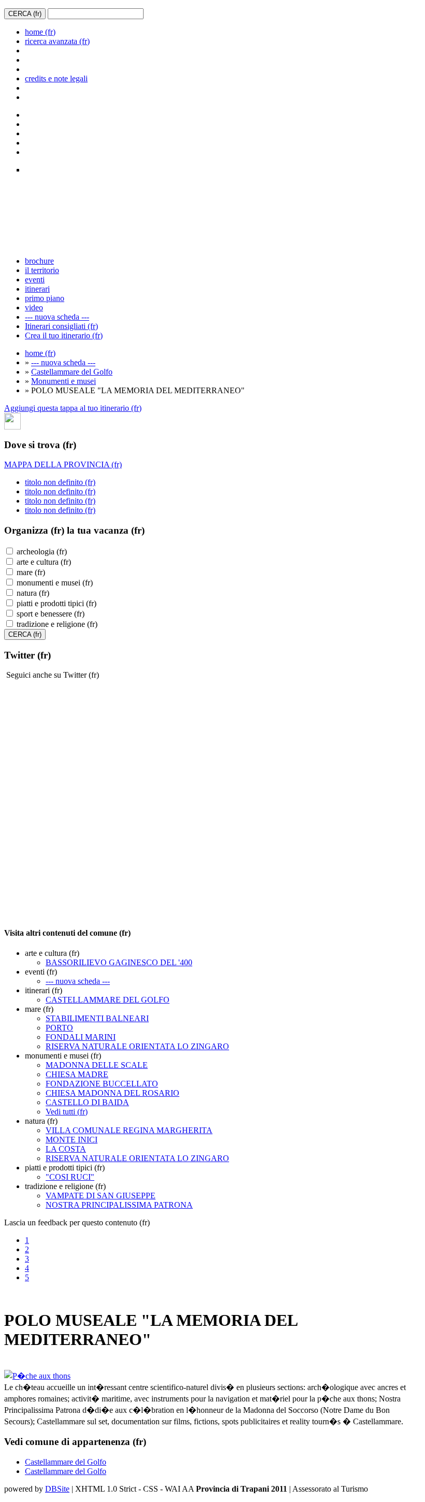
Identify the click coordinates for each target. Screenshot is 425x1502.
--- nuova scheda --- (57, 316)
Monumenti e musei (63, 381)
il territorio (42, 270)
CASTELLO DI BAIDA (87, 1102)
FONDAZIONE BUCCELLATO (102, 1083)
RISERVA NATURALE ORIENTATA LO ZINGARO (137, 1046)
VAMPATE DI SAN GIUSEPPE (100, 1195)
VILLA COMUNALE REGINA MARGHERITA (129, 1130)
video (34, 307)
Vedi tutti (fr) (67, 1111)
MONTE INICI (71, 1139)
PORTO (59, 1027)
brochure (39, 260)
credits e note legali (56, 78)
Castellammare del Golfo (71, 371)
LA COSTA (66, 1149)
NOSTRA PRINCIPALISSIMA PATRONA (119, 1204)
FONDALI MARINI (81, 1037)
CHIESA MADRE (77, 1074)
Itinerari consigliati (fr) (61, 326)
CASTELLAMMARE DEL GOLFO (107, 999)
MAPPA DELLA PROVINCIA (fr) (63, 464)
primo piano (44, 298)
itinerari (37, 288)
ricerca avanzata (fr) (57, 41)
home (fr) (40, 31)
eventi (35, 279)
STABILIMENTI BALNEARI (97, 1018)
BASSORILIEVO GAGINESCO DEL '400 (119, 962)
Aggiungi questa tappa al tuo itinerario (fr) (72, 408)
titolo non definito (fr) (60, 482)
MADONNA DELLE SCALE (97, 1065)
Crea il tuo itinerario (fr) (64, 335)
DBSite (57, 1488)
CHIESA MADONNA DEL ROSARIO (112, 1093)
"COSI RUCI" (70, 1176)
